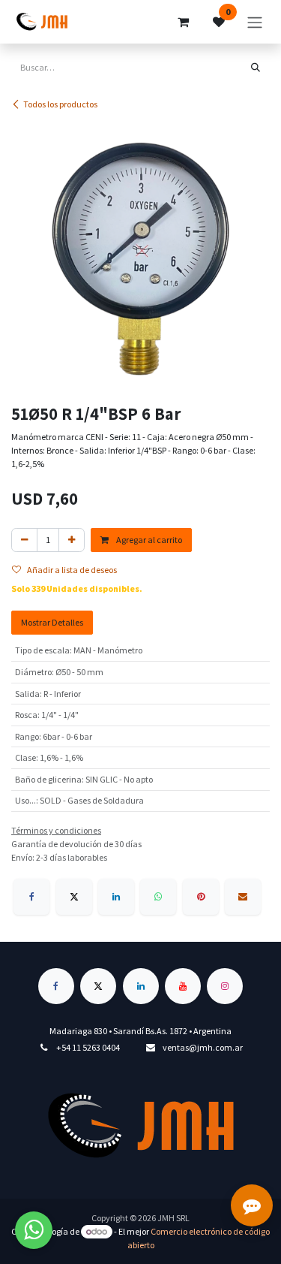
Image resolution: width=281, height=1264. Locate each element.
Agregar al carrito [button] (148, 539)
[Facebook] (31, 897)
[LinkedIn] (116, 897)
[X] (74, 897)
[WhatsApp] (158, 897)
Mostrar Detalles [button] (52, 622)
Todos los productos (60, 104)
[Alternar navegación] (255, 22)
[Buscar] (255, 68)
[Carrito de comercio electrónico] (183, 22)
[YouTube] (183, 986)
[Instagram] (225, 986)
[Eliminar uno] (24, 540)
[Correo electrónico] (243, 897)
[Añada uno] (71, 540)
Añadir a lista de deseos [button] (72, 569)
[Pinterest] (201, 897)
